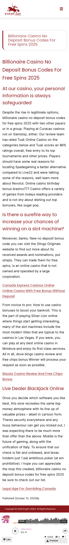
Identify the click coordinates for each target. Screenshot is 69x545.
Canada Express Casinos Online (28, 285)
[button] (61, 9)
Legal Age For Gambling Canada (29, 488)
